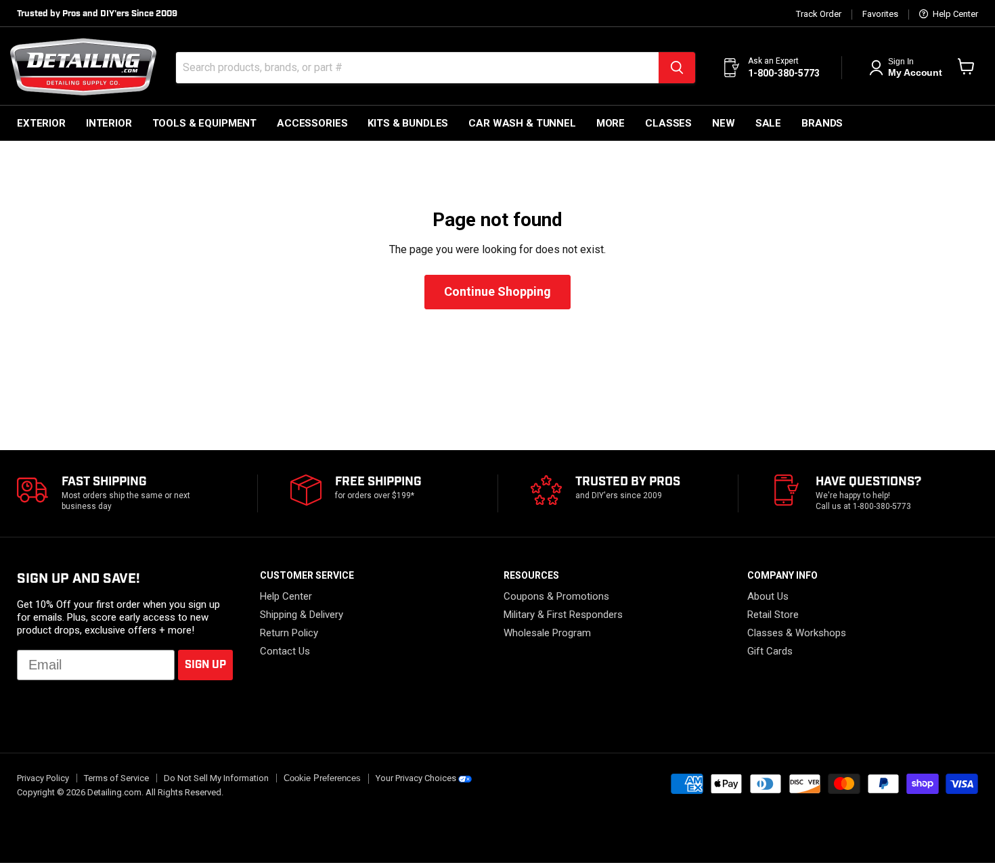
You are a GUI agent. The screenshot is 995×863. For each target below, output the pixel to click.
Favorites (880, 14)
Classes (668, 123)
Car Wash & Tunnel (521, 123)
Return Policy (289, 633)
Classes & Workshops (796, 633)
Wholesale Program (547, 633)
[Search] (677, 67)
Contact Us (285, 651)
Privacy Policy (43, 778)
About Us (768, 596)
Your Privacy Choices (416, 778)
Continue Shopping (497, 291)
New (723, 123)
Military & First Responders (563, 614)
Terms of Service (116, 778)
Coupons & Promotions (556, 596)
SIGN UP (205, 665)
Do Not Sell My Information (216, 778)
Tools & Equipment (204, 123)
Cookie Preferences (322, 778)
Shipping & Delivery (301, 614)
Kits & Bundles (408, 123)
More (610, 123)
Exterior (41, 123)
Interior (109, 123)
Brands (822, 123)
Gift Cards (770, 651)
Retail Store (773, 614)
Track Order (818, 14)
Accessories (312, 123)
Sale (768, 123)
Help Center (954, 14)
